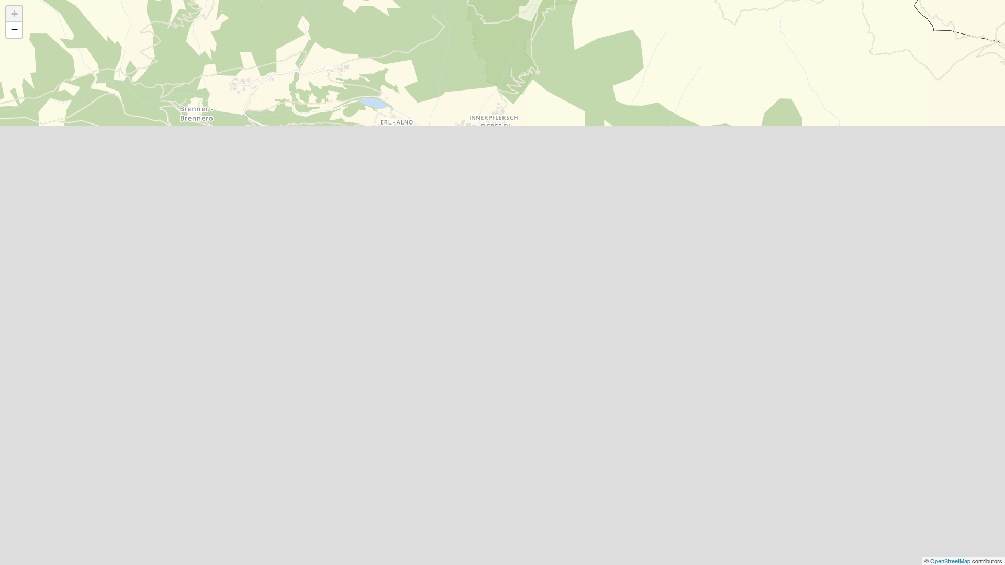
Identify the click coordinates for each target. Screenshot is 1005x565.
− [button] (14, 29)
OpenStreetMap (951, 561)
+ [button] (14, 13)
